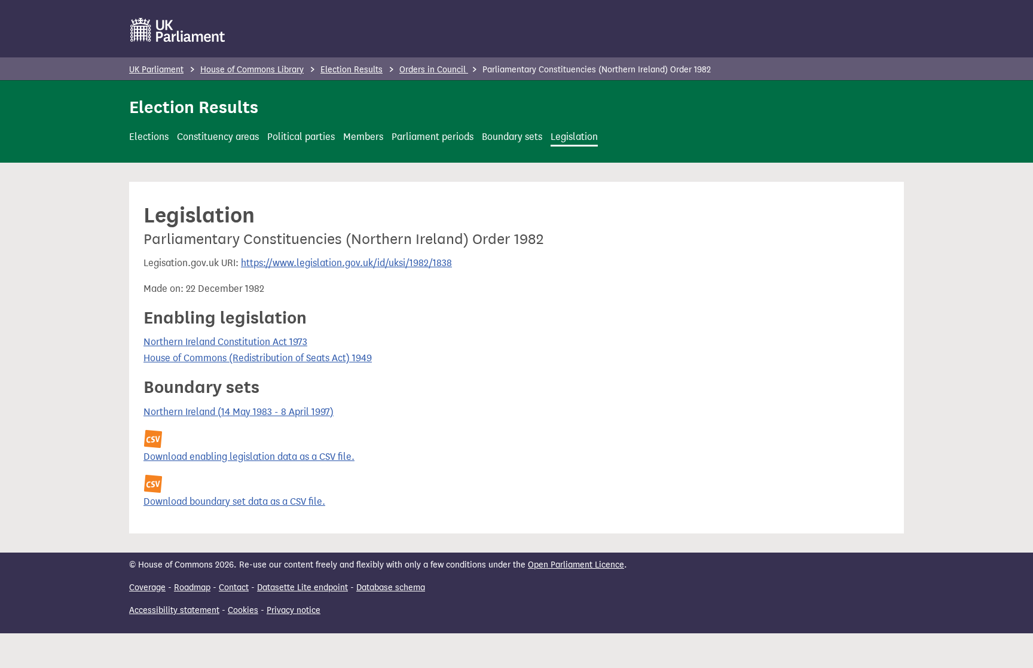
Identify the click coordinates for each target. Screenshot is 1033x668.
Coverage (147, 587)
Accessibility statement (174, 610)
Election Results (351, 70)
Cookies (243, 610)
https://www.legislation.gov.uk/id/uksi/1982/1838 (346, 263)
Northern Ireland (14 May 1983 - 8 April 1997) (238, 411)
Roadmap (192, 587)
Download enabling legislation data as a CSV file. (248, 456)
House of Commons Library (252, 70)
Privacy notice (293, 610)
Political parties (301, 136)
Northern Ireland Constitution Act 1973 (225, 341)
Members (363, 136)
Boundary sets (512, 136)
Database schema (390, 587)
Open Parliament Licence (576, 565)
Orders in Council (433, 70)
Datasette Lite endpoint (302, 587)
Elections (149, 136)
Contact (234, 587)
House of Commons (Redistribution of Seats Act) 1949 (257, 358)
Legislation (574, 136)
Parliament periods (432, 136)
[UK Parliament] (178, 30)
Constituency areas (218, 136)
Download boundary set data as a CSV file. (234, 501)
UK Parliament (156, 70)
